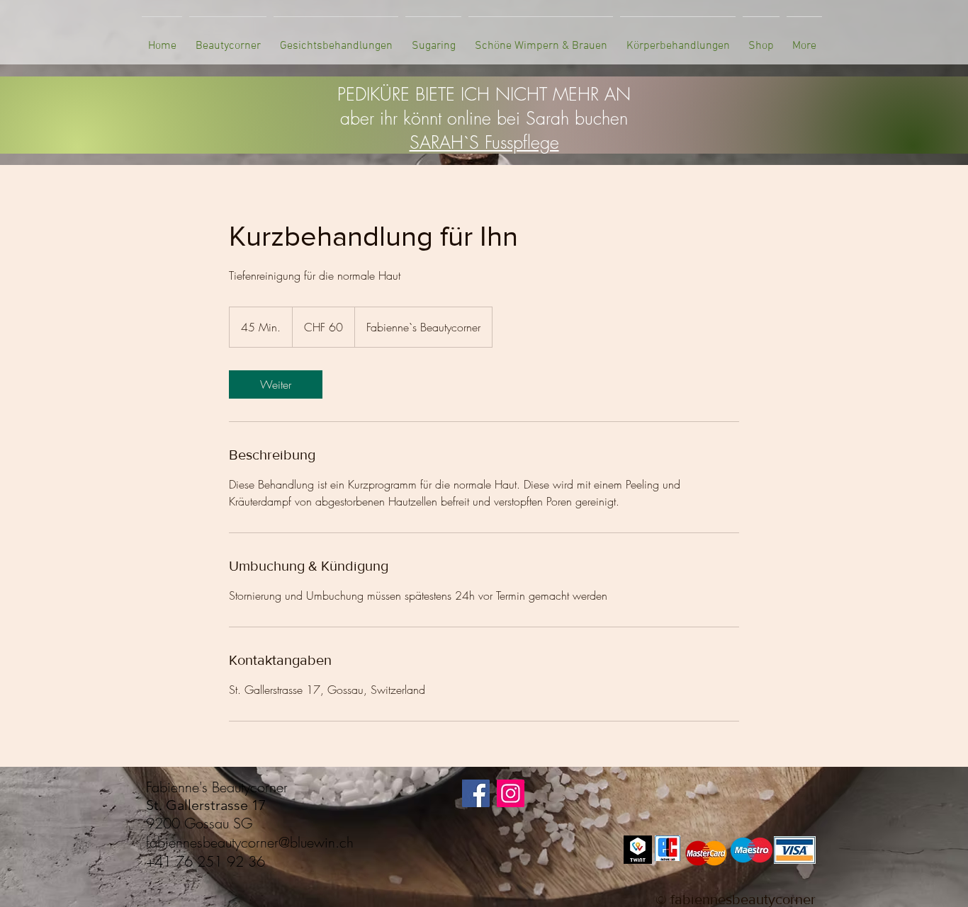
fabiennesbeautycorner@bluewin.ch (250, 842)
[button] (228, 39)
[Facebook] (476, 793)
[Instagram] (510, 793)
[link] (275, 384)
